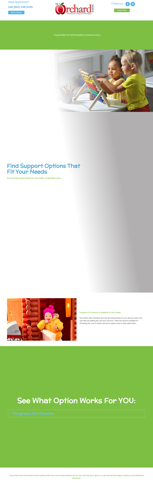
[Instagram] (132, 4)
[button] (76, 413)
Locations (97, 35)
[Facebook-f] (127, 4)
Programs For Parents (33, 413)
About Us (83, 35)
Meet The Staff (68, 35)
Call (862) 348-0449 (20, 7)
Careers (90, 35)
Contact (77, 35)
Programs (58, 35)
